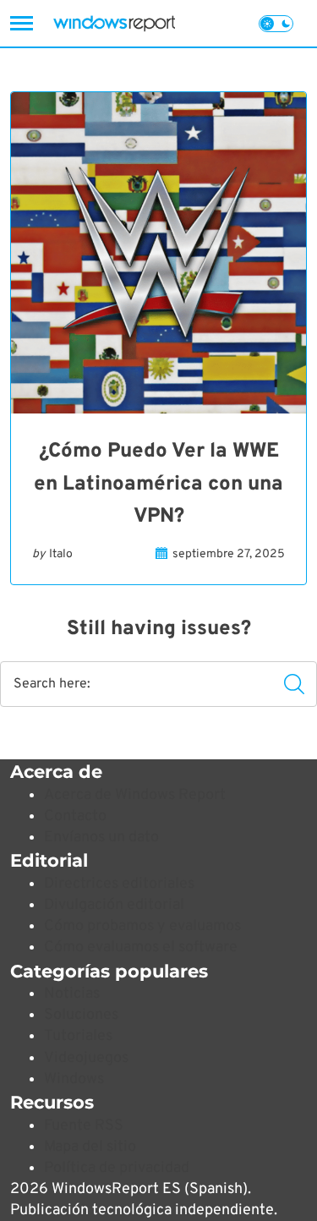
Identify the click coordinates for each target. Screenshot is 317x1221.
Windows (74, 1079)
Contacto (75, 816)
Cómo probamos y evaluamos (142, 926)
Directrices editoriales (119, 884)
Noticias (72, 994)
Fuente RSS (83, 1126)
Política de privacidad (116, 1168)
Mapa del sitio (90, 1147)
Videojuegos (86, 1058)
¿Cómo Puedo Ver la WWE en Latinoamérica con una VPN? (158, 484)
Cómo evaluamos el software (141, 947)
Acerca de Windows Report (135, 795)
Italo (61, 554)
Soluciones (81, 1015)
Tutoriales (78, 1036)
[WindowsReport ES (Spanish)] (114, 23)
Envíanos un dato (101, 837)
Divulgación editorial (114, 905)
